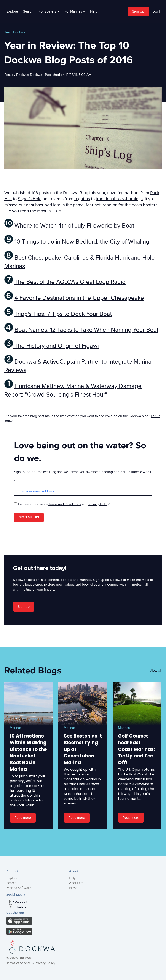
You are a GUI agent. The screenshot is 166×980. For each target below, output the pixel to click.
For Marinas (74, 11)
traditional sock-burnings (119, 199)
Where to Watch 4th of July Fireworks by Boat (74, 225)
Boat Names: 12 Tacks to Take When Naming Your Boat (86, 329)
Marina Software (18, 888)
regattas (82, 199)
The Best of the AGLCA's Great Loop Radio (70, 282)
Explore (12, 11)
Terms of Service (18, 963)
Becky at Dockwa (29, 75)
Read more (22, 818)
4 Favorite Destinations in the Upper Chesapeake (79, 298)
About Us (76, 883)
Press (73, 888)
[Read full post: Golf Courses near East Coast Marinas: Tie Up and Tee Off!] (137, 703)
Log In (157, 11)
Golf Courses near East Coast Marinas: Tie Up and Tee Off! (136, 749)
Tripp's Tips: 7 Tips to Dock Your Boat (63, 314)
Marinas (15, 728)
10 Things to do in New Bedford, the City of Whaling (81, 241)
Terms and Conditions (64, 504)
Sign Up (138, 11)
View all (156, 670)
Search (28, 11)
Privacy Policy (98, 504)
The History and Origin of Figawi (56, 345)
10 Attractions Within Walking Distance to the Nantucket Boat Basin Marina (28, 753)
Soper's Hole (30, 199)
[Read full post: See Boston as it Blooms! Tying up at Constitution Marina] (82, 703)
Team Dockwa (14, 32)
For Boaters (49, 11)
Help (93, 11)
